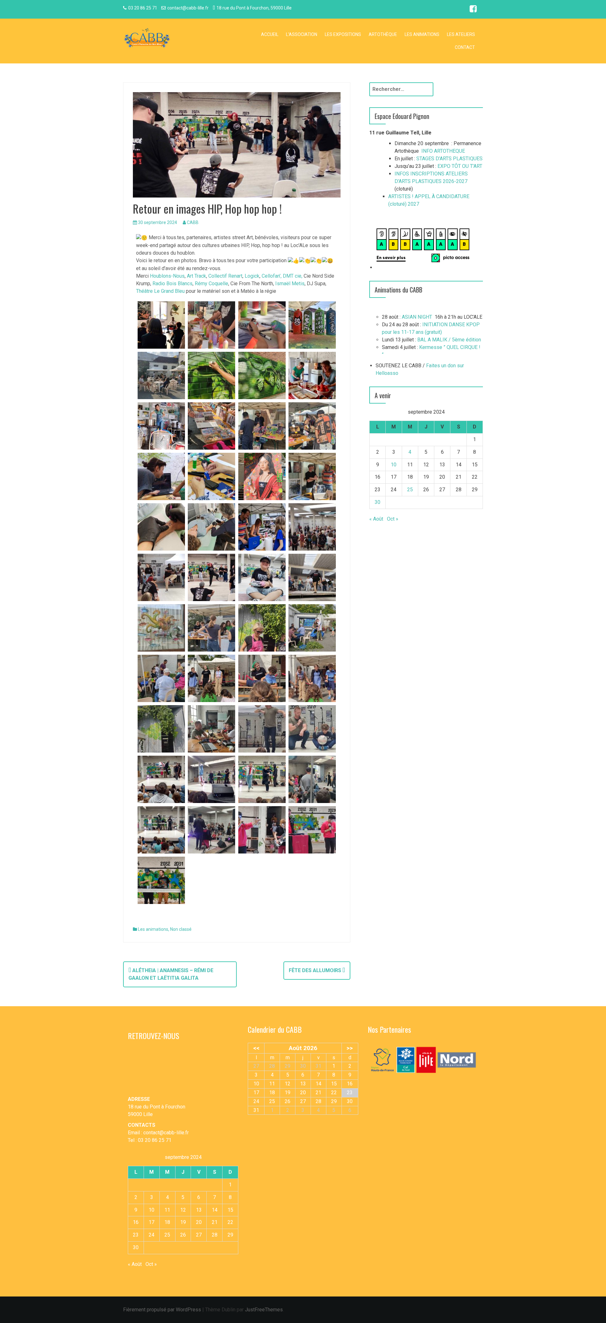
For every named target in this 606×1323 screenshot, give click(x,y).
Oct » (392, 519)
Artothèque (383, 34)
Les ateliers (461, 34)
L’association (301, 34)
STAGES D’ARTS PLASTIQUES (449, 159)
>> (350, 1048)
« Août (376, 519)
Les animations (422, 34)
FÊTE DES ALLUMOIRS (315, 970)
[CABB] (146, 38)
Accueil (269, 34)
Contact (465, 47)
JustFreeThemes (264, 1310)
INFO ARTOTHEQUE (443, 151)
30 (377, 502)
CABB (193, 222)
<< (256, 1048)
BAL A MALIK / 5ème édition (449, 340)
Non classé (181, 929)
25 (410, 490)
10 (393, 465)
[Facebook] (473, 10)
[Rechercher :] (401, 89)
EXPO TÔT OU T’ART (459, 166)
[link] (167, 276)
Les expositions (343, 34)
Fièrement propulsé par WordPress (162, 1310)
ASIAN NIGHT (417, 317)
